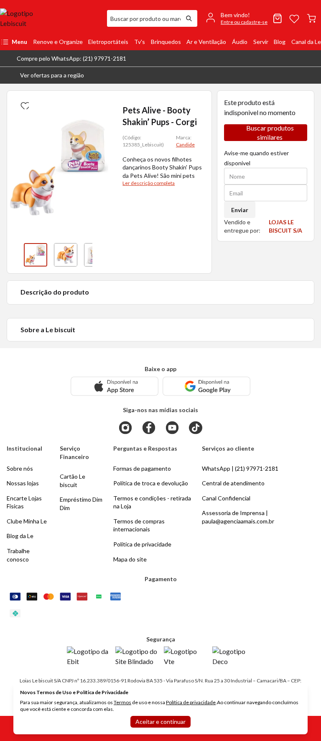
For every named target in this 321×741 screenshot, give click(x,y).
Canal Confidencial (226, 498)
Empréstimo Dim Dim (81, 503)
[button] (45, 75)
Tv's (139, 41)
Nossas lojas (23, 483)
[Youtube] (172, 428)
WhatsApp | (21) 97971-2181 (240, 468)
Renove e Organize (58, 41)
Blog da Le (20, 535)
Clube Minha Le (27, 521)
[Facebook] (149, 428)
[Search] (189, 18)
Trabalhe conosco (18, 555)
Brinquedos (166, 41)
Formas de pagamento (142, 468)
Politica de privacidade (142, 544)
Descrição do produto (54, 292)
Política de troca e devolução (150, 483)
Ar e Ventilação (206, 41)
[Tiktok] (196, 428)
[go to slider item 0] (35, 255)
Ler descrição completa (148, 183)
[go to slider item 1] (65, 255)
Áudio (239, 41)
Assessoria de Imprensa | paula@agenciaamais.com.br (238, 517)
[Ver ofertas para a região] (311, 75)
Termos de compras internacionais (139, 525)
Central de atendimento (233, 483)
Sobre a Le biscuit (47, 329)
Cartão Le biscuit (72, 480)
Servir (260, 41)
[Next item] (101, 255)
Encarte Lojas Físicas (24, 502)
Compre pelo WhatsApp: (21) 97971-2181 (71, 58)
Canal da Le (306, 41)
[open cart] (311, 18)
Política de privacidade (191, 702)
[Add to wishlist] (24, 104)
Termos (122, 702)
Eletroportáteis (108, 41)
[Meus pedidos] (277, 18)
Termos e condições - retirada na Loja (152, 502)
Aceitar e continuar (160, 721)
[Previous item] (15, 255)
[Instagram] (125, 428)
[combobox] (144, 18)
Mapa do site (130, 559)
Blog (279, 41)
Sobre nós (20, 468)
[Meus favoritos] (294, 18)
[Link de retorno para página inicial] (50, 18)
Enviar (239, 209)
